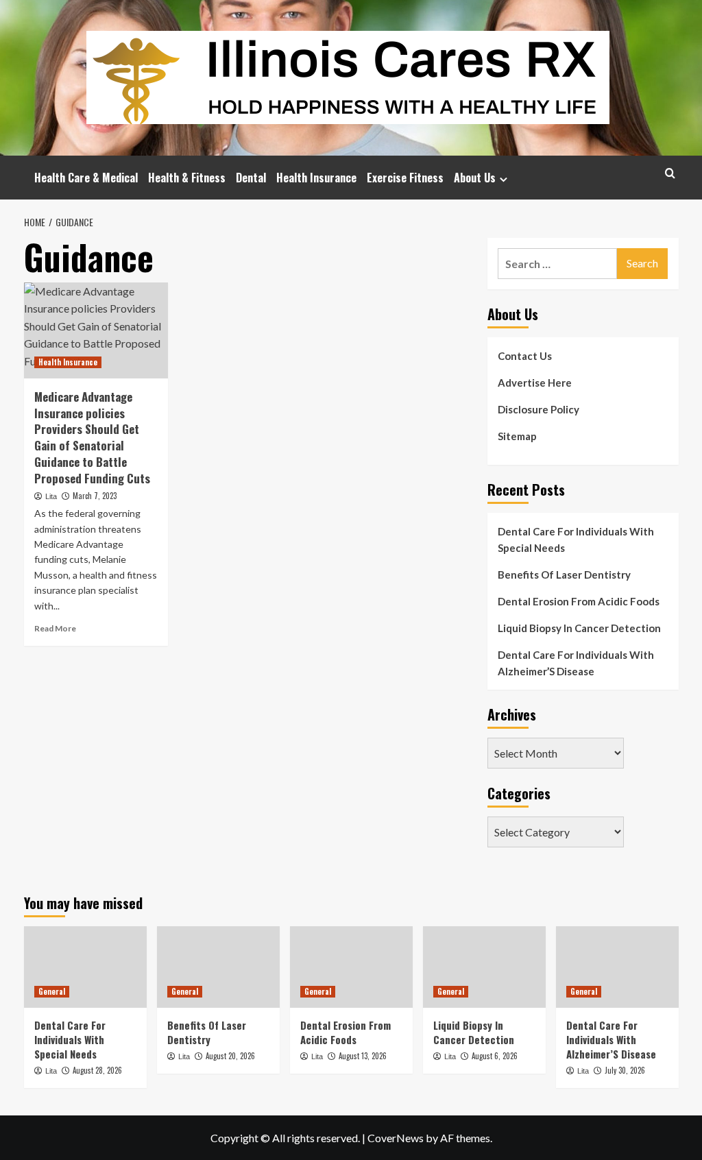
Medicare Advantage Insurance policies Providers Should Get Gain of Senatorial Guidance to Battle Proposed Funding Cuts (92, 437)
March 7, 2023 (95, 495)
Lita (51, 496)
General (51, 991)
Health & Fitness (187, 177)
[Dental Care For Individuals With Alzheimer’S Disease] (617, 967)
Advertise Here (535, 382)
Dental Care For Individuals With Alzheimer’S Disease (576, 663)
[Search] (670, 173)
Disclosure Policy (538, 409)
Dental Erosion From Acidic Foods (578, 601)
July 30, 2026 (625, 1070)
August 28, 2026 (97, 1070)
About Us (475, 177)
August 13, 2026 (363, 1055)
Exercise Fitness (405, 177)
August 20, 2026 (230, 1055)
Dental (251, 177)
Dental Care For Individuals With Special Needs (576, 539)
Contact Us (525, 356)
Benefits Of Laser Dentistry (564, 574)
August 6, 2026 (495, 1055)
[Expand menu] (503, 179)
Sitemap (517, 436)
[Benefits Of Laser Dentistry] (218, 967)
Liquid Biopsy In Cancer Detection (579, 628)
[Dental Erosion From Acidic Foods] (351, 967)
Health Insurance (316, 177)
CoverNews (395, 1137)
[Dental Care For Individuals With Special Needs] (85, 967)
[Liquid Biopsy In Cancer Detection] (484, 967)
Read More (55, 628)
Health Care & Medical (86, 177)
